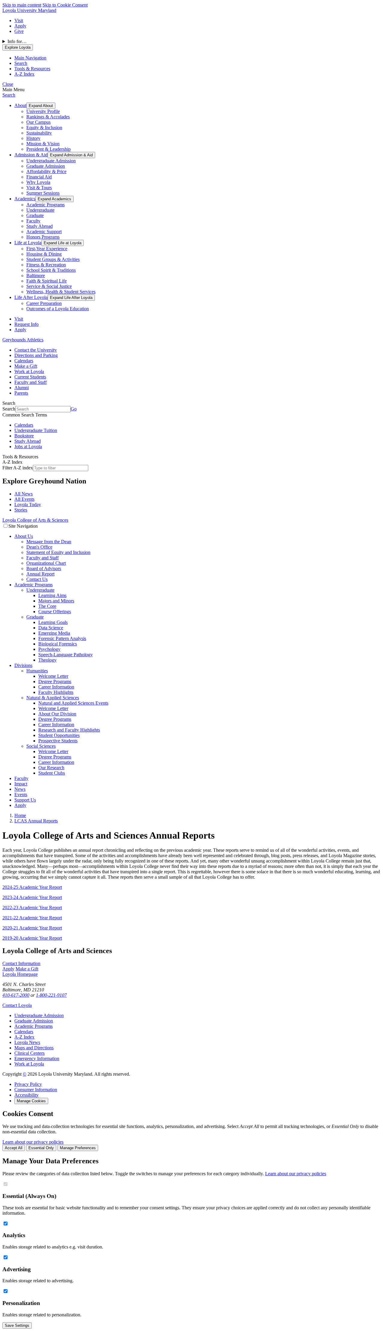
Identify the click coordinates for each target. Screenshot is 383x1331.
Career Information (56, 686)
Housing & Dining (44, 254)
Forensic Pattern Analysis (62, 638)
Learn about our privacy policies (32, 1141)
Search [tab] (20, 63)
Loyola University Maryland (29, 10)
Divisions (23, 665)
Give (19, 31)
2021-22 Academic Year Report (32, 917)
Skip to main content (21, 4)
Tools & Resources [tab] (32, 68)
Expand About (41, 105)
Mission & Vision (43, 143)
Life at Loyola (27, 242)
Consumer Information (35, 1089)
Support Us (25, 799)
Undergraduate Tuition (35, 430)
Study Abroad (39, 226)
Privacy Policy (28, 1084)
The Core (47, 606)
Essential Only (41, 1148)
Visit (18, 20)
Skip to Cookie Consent (65, 4)
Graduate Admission (45, 166)
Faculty (33, 220)
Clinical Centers (29, 1053)
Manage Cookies (31, 1101)
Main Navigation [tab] (30, 57)
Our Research (51, 767)
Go (74, 408)
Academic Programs (45, 204)
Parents (21, 393)
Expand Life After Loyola (71, 297)
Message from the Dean (48, 541)
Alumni (21, 387)
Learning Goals (53, 622)
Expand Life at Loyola (62, 243)
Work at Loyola (29, 371)
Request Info (26, 324)
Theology (47, 660)
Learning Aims (52, 595)
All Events (24, 499)
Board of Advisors (43, 568)
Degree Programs (54, 681)
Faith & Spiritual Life (46, 280)
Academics (24, 198)
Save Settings (17, 1325)
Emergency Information (36, 1058)
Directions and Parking (36, 355)
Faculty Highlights (55, 692)
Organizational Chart (46, 563)
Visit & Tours (39, 187)
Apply (20, 25)
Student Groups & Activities (53, 259)
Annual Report (40, 573)
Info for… (17, 41)
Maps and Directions (34, 1047)
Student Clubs (51, 773)
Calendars (23, 360)
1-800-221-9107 (51, 995)
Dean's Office (39, 547)
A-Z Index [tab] (24, 74)
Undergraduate (40, 210)
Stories (20, 509)
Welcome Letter (53, 676)
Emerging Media (54, 633)
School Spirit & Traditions (51, 270)
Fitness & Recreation (46, 264)
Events (20, 794)
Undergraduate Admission (51, 160)
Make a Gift (25, 366)
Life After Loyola (31, 297)
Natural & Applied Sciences (52, 697)
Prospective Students (57, 740)
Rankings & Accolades (48, 116)
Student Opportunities (59, 735)
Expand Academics (54, 199)
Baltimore (35, 275)
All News (23, 493)
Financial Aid (39, 176)
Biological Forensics (57, 643)
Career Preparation (44, 303)
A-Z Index (24, 1037)
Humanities (37, 670)
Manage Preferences (78, 1148)
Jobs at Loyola (28, 446)
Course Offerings (54, 611)
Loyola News (27, 1042)
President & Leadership (48, 149)
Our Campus (38, 122)
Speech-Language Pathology (65, 654)
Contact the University (35, 349)
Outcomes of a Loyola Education (57, 308)
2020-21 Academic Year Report (32, 927)
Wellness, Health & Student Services (60, 291)
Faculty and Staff (30, 382)
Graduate (35, 215)
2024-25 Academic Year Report (32, 887)
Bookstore (24, 435)
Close (7, 84)
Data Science (50, 627)
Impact (20, 783)
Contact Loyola (17, 1005)
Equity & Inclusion (44, 127)
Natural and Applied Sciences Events (73, 703)
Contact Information (21, 963)
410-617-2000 (15, 995)
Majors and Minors (56, 600)
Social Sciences (41, 746)
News (19, 789)
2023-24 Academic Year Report (32, 897)
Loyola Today (27, 504)
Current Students (30, 376)
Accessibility (26, 1095)
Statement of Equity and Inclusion (58, 552)
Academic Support (44, 231)
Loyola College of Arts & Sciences (35, 520)
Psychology (49, 649)
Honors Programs (43, 236)
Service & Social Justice (49, 286)
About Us (23, 536)
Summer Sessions (43, 193)
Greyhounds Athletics (22, 339)
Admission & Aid (31, 154)
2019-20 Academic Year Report (32, 938)
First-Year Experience (46, 248)
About (20, 105)
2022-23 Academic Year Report (32, 907)
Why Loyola (38, 182)
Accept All (13, 1148)
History (33, 138)
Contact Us (37, 579)
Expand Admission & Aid (71, 155)
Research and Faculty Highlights (69, 729)
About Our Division (57, 713)
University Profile (43, 111)
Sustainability (39, 132)
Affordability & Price (46, 171)
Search (8, 94)
